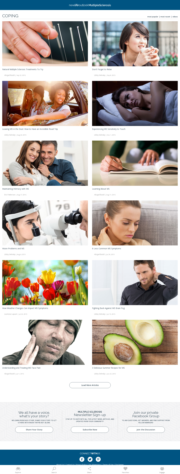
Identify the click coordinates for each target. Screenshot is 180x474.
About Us (60, 464)
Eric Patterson (9, 195)
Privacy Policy (81, 464)
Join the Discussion (146, 429)
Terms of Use (108, 464)
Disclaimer (119, 464)
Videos (175, 16)
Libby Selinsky (99, 75)
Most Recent (165, 16)
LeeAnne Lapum (10, 314)
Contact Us (70, 464)
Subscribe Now (90, 429)
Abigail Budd (9, 75)
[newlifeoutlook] (90, 5)
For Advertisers (95, 464)
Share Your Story (34, 429)
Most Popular (152, 16)
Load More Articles (90, 385)
